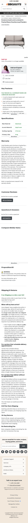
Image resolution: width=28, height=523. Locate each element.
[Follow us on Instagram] (14, 451)
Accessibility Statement (14, 498)
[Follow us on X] (6, 451)
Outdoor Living (9, 16)
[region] (14, 43)
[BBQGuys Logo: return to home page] (13, 4)
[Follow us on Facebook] (2, 451)
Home (2, 16)
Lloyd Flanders (5, 24)
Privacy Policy (14, 495)
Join (23, 446)
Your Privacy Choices (13, 501)
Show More (14, 114)
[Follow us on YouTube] (10, 451)
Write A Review (7, 200)
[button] (14, 459)
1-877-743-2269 (14, 1)
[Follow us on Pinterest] (18, 451)
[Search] (24, 9)
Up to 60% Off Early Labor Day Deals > (14, 13)
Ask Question (7, 218)
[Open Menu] (2, 4)
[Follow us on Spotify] (25, 451)
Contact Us (14, 507)
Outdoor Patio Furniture (21, 16)
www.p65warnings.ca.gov (8, 280)
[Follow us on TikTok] (21, 451)
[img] (14, 42)
